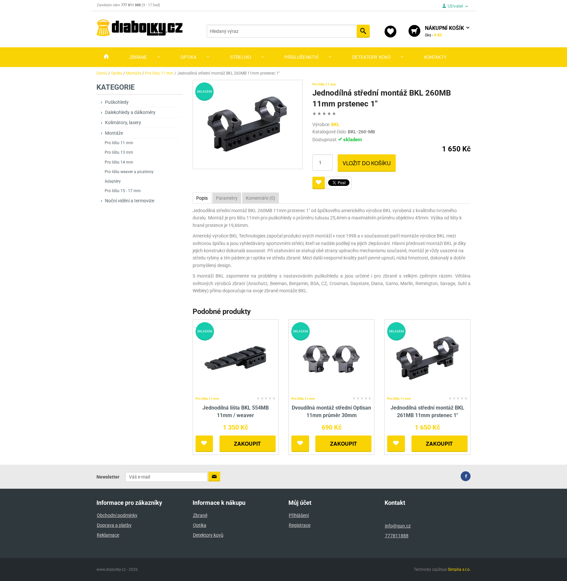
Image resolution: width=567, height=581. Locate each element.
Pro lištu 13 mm (119, 152)
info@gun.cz (398, 525)
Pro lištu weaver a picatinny (129, 171)
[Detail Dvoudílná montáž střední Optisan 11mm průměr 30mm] (332, 358)
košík (445, 31)
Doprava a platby (114, 525)
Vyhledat (363, 31)
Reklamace (108, 535)
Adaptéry (113, 181)
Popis (202, 198)
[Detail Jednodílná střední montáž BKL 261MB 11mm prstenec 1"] (427, 358)
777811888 (397, 535)
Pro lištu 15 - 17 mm (123, 191)
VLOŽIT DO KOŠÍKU (367, 163)
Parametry (227, 198)
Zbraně (138, 57)
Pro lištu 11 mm (119, 143)
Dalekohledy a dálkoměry (130, 112)
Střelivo (240, 57)
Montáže (114, 133)
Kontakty (435, 57)
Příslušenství (301, 57)
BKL (335, 124)
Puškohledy (117, 102)
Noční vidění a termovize (129, 200)
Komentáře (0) (260, 198)
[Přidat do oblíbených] (318, 183)
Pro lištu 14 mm (119, 162)
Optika (188, 57)
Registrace (299, 525)
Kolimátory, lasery (123, 122)
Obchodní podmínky (117, 515)
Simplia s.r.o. (459, 569)
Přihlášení (299, 515)
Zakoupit (247, 443)
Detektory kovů (371, 57)
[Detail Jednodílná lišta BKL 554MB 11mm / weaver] (235, 358)
